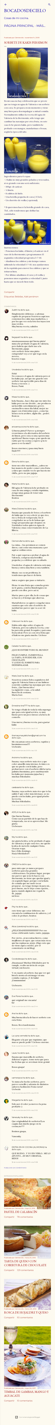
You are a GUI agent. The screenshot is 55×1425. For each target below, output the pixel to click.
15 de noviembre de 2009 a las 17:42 (25, 919)
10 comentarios (24, 1401)
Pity (13, 907)
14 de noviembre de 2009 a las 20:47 (25, 639)
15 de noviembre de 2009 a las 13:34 (25, 900)
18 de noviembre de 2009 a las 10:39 (25, 1140)
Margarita (16, 1100)
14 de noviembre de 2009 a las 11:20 (25, 362)
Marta (14, 484)
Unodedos (16, 369)
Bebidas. (19, 296)
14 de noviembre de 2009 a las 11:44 (25, 390)
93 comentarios (25, 1317)
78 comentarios (25, 1217)
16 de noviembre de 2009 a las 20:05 (25, 1093)
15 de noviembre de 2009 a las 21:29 (25, 989)
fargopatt (16, 337)
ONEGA (15, 864)
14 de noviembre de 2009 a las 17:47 (25, 477)
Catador (15, 646)
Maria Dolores (18, 509)
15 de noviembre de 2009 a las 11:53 (24, 830)
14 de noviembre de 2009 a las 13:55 (25, 420)
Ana (13, 1013)
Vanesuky (16, 1117)
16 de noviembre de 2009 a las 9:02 (24, 1029)
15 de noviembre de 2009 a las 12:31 (24, 857)
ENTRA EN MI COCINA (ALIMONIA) (28, 1147)
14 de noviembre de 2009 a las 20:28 (25, 614)
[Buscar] (49, 4)
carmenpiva (17, 1078)
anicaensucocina (19, 427)
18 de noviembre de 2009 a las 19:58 (25, 1162)
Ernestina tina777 (20, 706)
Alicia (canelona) (19, 926)
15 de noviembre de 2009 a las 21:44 (25, 1006)
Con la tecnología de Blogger (29, 1417)
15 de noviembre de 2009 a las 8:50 (24, 805)
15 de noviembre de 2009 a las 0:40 (25, 728)
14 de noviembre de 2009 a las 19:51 (24, 534)
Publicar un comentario (15, 1168)
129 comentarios (25, 1270)
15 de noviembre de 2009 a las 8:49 (24, 780)
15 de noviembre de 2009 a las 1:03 (24, 750)
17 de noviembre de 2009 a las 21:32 (25, 1110)
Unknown (16, 621)
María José (16, 676)
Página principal (19, 26)
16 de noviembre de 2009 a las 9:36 (24, 1046)
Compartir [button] (9, 292)
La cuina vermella (19, 1036)
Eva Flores (16, 996)
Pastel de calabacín (20, 1212)
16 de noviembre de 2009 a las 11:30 (25, 1071)
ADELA (15, 812)
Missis (14, 397)
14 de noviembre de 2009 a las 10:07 (25, 330)
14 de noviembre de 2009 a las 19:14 (25, 502)
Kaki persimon (31, 296)
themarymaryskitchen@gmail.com (27, 735)
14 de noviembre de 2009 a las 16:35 (25, 454)
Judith (14, 310)
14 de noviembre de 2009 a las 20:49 (25, 669)
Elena (14, 461)
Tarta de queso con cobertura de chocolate (25, 1263)
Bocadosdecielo (25, 10)
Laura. (14, 1053)
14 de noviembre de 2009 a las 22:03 (25, 699)
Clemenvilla (17, 541)
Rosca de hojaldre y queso (26, 1312)
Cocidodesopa (18, 959)
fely (13, 837)
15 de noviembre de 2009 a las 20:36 (25, 952)
